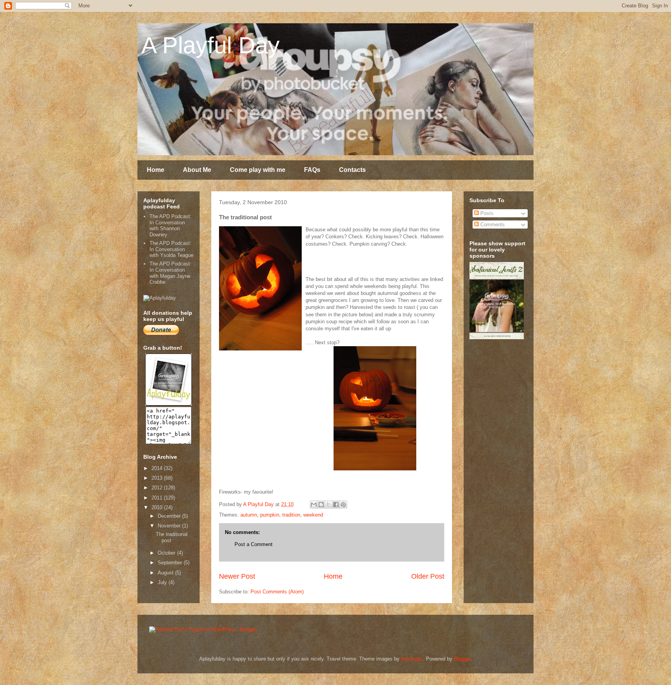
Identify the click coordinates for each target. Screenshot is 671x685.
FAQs (312, 169)
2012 (157, 488)
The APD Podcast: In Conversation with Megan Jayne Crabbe (170, 273)
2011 (157, 498)
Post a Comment (254, 544)
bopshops (412, 659)
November (170, 526)
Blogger (462, 659)
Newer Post (237, 576)
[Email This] (314, 504)
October (167, 553)
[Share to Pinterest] (343, 504)
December (170, 516)
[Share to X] (328, 504)
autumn (248, 515)
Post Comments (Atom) (277, 592)
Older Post (427, 576)
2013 (157, 478)
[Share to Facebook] (336, 504)
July (163, 582)
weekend (313, 515)
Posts (486, 213)
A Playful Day (210, 45)
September (171, 562)
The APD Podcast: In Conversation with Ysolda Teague (171, 249)
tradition (291, 515)
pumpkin (269, 515)
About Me (197, 169)
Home (155, 169)
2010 (157, 507)
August (166, 573)
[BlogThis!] (321, 504)
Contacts (352, 169)
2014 (157, 468)
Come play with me (257, 169)
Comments (492, 224)
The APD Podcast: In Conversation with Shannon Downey (170, 225)
